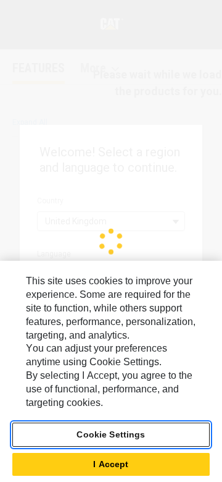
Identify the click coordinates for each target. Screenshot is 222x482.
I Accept (110, 464)
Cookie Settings (110, 434)
